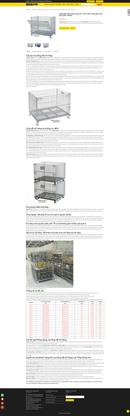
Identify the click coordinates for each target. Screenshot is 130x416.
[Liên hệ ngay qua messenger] (2, 399)
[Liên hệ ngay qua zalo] (2, 403)
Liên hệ (77, 4)
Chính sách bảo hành (50, 399)
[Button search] (93, 4)
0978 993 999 (99, 1)
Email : (67, 394)
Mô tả (28, 51)
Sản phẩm (58, 4)
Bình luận (56, 51)
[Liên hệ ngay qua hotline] (2, 407)
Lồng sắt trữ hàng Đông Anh (43, 9)
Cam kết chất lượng (50, 402)
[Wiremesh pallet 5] (30, 45)
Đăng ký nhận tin (69, 400)
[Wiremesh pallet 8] (46, 45)
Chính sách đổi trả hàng (51, 397)
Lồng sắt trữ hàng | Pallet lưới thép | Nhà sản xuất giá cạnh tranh (63, 9)
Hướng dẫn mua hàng (37, 51)
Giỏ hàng (129, 13)
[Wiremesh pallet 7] (38, 45)
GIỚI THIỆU (52, 4)
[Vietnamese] (98, 4)
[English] (101, 4)
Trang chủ (46, 4)
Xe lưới (42, 4)
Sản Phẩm (34, 9)
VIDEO (63, 4)
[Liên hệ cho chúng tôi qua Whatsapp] (2, 395)
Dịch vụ (72, 4)
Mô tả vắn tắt (48, 51)
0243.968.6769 (91, 1)
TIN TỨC (67, 4)
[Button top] (128, 411)
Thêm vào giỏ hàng (64, 28)
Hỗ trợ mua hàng (49, 394)
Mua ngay (72, 28)
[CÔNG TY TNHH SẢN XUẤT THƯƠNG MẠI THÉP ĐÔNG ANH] (32, 4)
